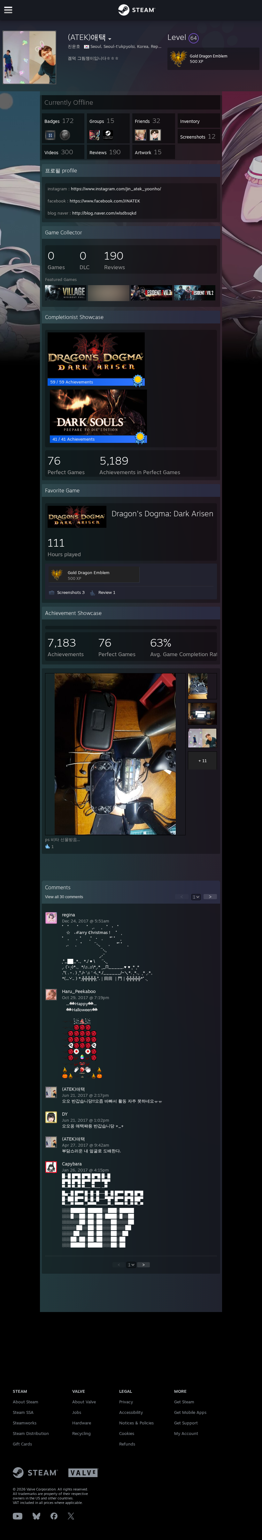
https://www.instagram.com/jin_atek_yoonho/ (116, 188)
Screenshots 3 (71, 592)
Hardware (81, 1422)
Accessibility (131, 1412)
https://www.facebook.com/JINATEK (105, 200)
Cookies (126, 1433)
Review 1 (106, 592)
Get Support (186, 1422)
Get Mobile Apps (190, 1412)
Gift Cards (22, 1443)
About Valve (84, 1401)
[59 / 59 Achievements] (96, 376)
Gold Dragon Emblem (89, 572)
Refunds (127, 1443)
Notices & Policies (136, 1422)
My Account (186, 1433)
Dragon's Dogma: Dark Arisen (162, 513)
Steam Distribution (31, 1433)
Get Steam (184, 1401)
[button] (213, 37)
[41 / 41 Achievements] (98, 433)
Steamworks (24, 1422)
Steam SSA (23, 1412)
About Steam (25, 1401)
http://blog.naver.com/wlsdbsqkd (104, 213)
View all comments (64, 897)
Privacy (126, 1401)
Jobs (76, 1412)
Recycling (81, 1433)
